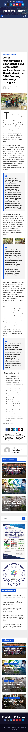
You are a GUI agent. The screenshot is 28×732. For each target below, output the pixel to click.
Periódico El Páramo (14, 10)
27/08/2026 (8, 704)
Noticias (13, 54)
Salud (16, 646)
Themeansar (14, 729)
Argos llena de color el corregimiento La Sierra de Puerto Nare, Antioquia (19, 436)
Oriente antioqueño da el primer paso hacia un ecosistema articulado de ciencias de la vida (13, 602)
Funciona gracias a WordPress (9, 727)
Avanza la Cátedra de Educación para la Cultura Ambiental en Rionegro (9, 436)
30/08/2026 (8, 653)
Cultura (6, 646)
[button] (23, 16)
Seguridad (17, 697)
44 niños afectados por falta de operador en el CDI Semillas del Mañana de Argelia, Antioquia (12, 626)
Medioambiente (6, 54)
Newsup (22, 727)
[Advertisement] (14, 32)
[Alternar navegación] (13, 16)
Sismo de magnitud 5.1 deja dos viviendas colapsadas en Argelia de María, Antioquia (13, 610)
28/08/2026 (8, 670)
